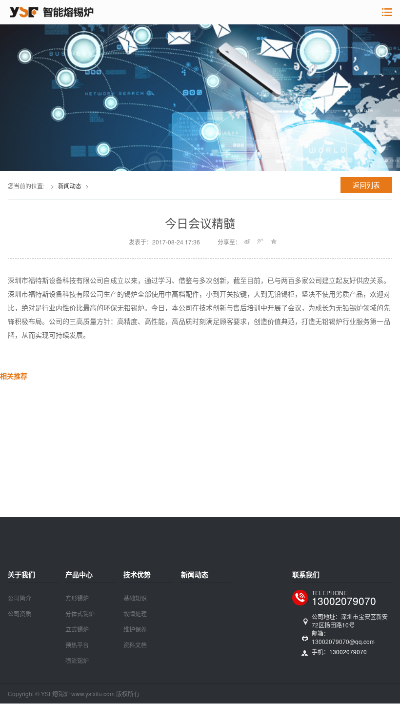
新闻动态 (69, 185)
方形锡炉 (77, 598)
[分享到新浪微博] (247, 241)
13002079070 (344, 600)
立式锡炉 (77, 629)
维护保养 (135, 629)
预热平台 (77, 645)
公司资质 (19, 613)
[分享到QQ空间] (274, 241)
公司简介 (19, 598)
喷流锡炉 (77, 660)
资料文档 (135, 645)
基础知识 (135, 598)
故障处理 (135, 613)
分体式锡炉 (80, 613)
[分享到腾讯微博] (261, 241)
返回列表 (366, 185)
